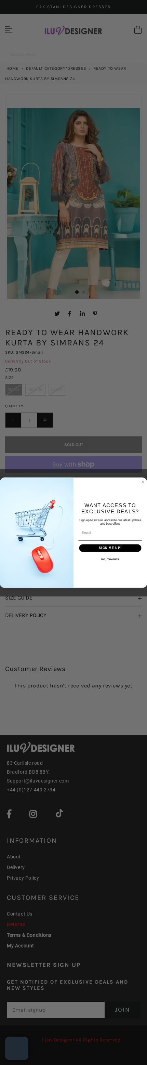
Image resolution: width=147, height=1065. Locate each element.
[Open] (16, 1048)
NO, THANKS (110, 559)
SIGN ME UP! (110, 547)
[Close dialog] (143, 481)
